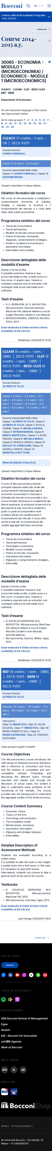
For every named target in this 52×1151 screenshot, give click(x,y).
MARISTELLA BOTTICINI (16, 452)
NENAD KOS (19, 724)
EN (35, 6)
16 (39, 123)
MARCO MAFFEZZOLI (14, 435)
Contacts (10, 965)
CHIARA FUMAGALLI (14, 153)
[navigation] (26, 17)
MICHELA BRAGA (32, 428)
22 (12, 126)
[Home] (12, 5)
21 (7, 126)
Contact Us (42, 29)
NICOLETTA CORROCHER (17, 445)
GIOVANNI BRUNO (13, 177)
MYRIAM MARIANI (23, 431)
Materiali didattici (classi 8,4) (19, 462)
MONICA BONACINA (14, 734)
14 (30, 123)
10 (10, 123)
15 (35, 123)
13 (25, 123)
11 (15, 123)
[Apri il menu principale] (49, 6)
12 (20, 123)
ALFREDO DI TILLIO (13, 386)
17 (44, 123)
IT (42, 6)
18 (2, 126)
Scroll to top (40, 938)
